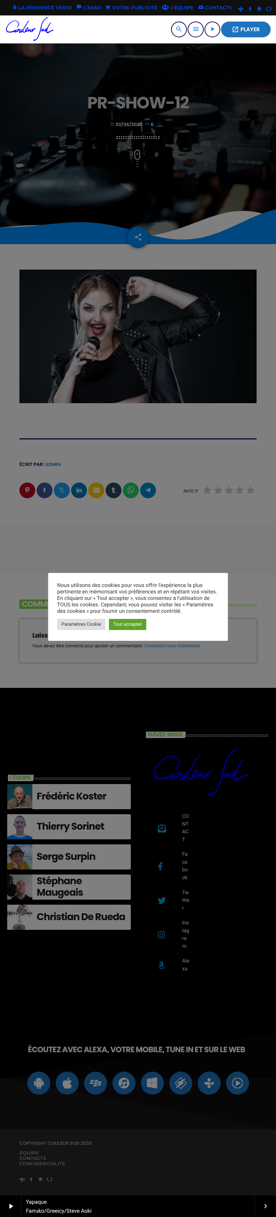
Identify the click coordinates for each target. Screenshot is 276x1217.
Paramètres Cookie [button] (81, 624)
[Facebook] (250, 9)
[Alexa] (269, 9)
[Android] (259, 9)
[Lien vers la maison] (29, 29)
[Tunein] (241, 9)
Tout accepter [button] (127, 624)
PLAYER (246, 29)
